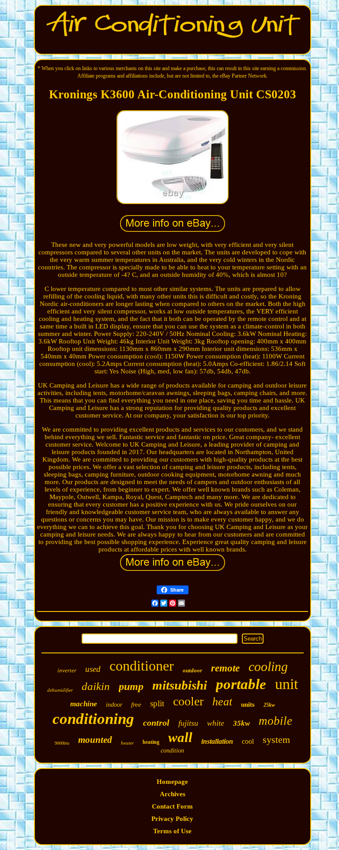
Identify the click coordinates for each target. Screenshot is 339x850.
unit (286, 684)
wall (180, 737)
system (276, 739)
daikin (96, 686)
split (157, 703)
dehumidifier (60, 690)
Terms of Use (172, 831)
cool (248, 741)
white (215, 723)
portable (241, 684)
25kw (269, 705)
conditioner (141, 666)
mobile (275, 720)
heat (222, 701)
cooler (188, 701)
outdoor (192, 670)
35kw (241, 723)
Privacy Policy (172, 818)
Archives (172, 794)
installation (217, 741)
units (248, 704)
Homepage (172, 781)
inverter (66, 670)
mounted (95, 739)
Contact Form (172, 806)
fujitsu (188, 723)
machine (83, 704)
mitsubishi (179, 685)
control (156, 722)
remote (225, 668)
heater (127, 743)
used (93, 669)
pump (131, 686)
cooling (268, 666)
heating (151, 742)
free (136, 704)
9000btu (62, 743)
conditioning (93, 718)
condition (172, 750)
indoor (114, 704)
